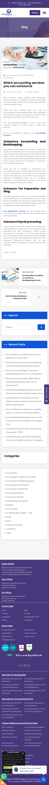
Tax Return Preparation (32, 730)
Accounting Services (15, 75)
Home (4, 610)
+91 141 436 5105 (32, 3)
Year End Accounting (9, 737)
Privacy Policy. (11, 764)
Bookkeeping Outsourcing (17, 501)
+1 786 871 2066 (15, 3)
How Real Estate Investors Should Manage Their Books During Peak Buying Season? (24, 364)
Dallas (26, 762)
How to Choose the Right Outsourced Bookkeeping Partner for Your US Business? (24, 372)
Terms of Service (30, 633)
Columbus (28, 765)
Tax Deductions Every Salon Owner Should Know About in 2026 (23, 430)
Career (4, 620)
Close (23, 753)
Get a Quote (29, 630)
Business (9, 505)
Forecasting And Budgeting (34, 727)
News (8, 521)
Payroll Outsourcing (14, 525)
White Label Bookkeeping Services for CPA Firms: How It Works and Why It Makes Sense (24, 391)
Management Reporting (33, 734)
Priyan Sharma (33, 92)
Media (8, 517)
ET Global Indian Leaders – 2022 (19, 513)
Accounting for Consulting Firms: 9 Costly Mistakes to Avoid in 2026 (23, 356)
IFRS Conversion (7, 727)
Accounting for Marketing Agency (20, 481)
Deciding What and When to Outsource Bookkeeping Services (32, 277)
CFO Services (11, 509)
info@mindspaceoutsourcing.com (19, 574)
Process (5, 613)
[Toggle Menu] (44, 13)
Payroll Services (7, 734)
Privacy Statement (8, 630)
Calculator (28, 620)
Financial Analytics (8, 730)
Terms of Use (29, 636)
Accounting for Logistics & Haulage (21, 477)
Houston (27, 759)
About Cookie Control (4, 753)
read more (7, 771)
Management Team (31, 617)
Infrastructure (7, 636)
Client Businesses (8, 640)
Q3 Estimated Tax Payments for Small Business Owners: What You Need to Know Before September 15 (24, 401)
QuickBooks (11, 529)
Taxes (8, 533)
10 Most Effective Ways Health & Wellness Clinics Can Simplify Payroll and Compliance (24, 438)
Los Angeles (28, 755)
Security (27, 613)
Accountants (11, 473)
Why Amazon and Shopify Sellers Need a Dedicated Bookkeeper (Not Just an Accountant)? (23, 382)
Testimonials (6, 633)
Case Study (6, 617)
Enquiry (35, 13)
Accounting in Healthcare (17, 489)
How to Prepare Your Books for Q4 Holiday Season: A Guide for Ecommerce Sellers (23, 411)
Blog (26, 610)
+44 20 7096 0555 (24, 5)
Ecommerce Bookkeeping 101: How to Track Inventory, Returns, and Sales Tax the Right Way (24, 420)
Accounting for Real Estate (17, 485)
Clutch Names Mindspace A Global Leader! (16, 297)
